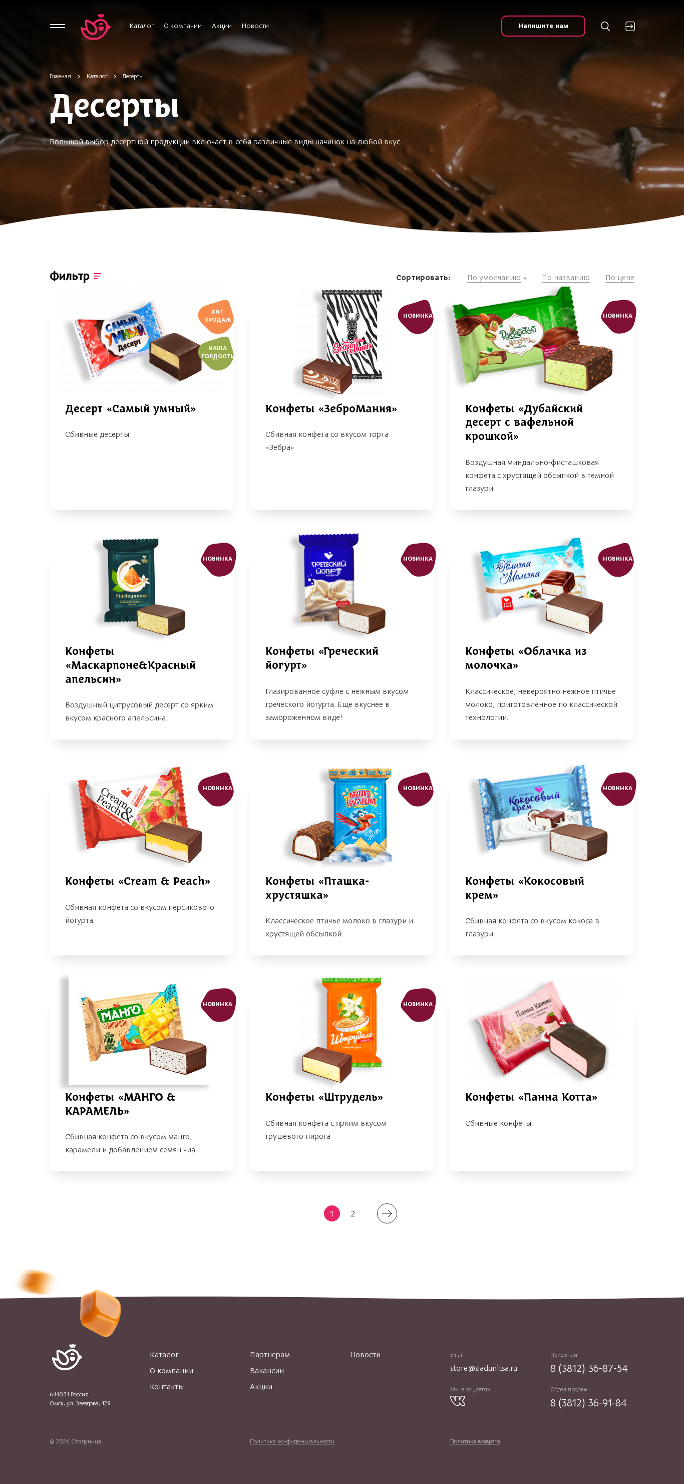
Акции (222, 26)
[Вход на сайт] (630, 26)
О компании (183, 26)
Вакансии (267, 1370)
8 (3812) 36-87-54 (589, 1368)
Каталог (142, 26)
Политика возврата (475, 1441)
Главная (60, 76)
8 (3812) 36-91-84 (588, 1402)
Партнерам (270, 1354)
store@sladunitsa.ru (483, 1368)
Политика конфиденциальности (292, 1441)
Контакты (167, 1386)
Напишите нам (543, 26)
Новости (255, 26)
